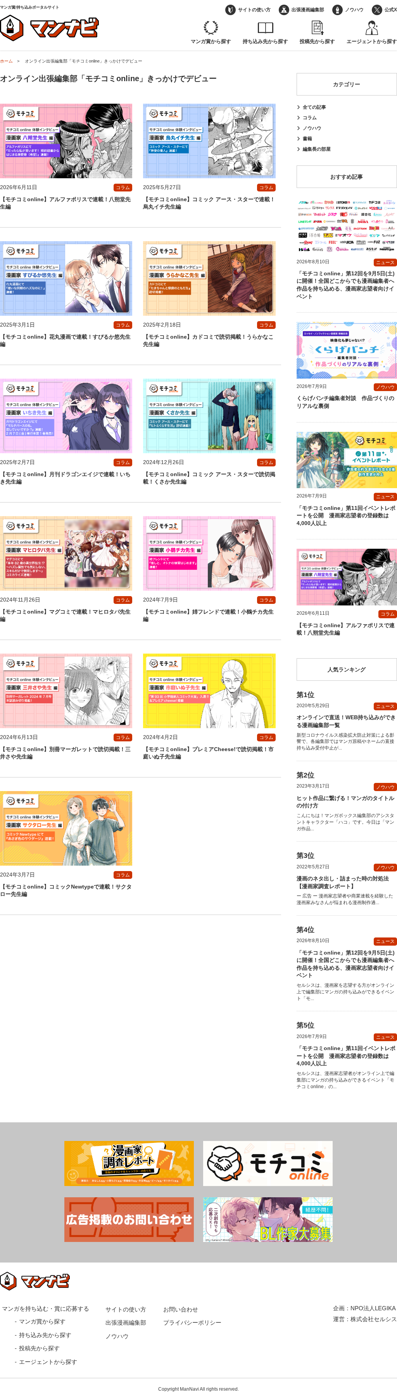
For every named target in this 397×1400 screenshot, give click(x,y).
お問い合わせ (180, 1309)
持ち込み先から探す (265, 41)
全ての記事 (314, 107)
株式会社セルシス (373, 1319)
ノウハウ (354, 9)
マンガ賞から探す (211, 41)
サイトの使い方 (254, 9)
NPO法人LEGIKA (373, 1308)
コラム (310, 117)
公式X (391, 9)
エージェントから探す (372, 41)
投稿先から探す (317, 41)
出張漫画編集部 (308, 9)
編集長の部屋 (317, 149)
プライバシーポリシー (192, 1322)
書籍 (307, 138)
